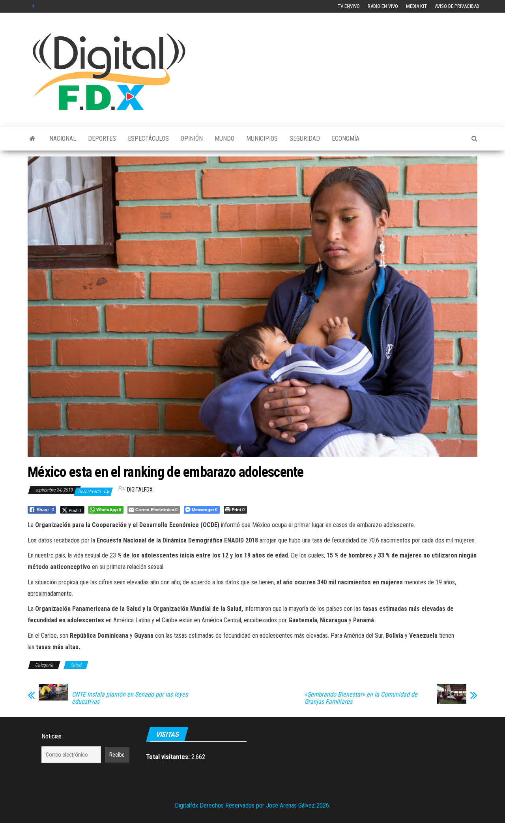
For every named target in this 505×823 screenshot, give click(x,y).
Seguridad (305, 138)
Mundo (224, 138)
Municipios (262, 138)
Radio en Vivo (383, 6)
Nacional (62, 138)
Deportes (102, 138)
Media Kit (416, 6)
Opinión (192, 138)
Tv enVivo (349, 6)
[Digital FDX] (32, 139)
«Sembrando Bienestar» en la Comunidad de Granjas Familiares (361, 698)
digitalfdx (140, 489)
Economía (345, 138)
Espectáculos (148, 138)
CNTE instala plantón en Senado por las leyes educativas (130, 698)
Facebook (34, 6)
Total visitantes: (168, 757)
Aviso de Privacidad (457, 6)
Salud (76, 665)
